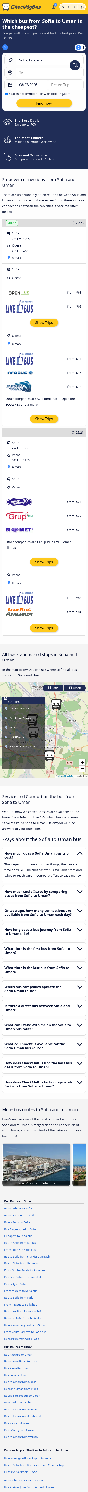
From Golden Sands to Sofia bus (24, 1270)
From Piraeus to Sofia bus (20, 1304)
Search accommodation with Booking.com (39, 94)
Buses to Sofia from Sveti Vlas (23, 1318)
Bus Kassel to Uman (16, 1368)
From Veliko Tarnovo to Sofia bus (25, 1332)
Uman (76, 688)
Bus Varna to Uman (16, 1423)
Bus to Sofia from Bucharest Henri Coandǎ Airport (35, 1465)
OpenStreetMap (66, 776)
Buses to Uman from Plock (21, 1389)
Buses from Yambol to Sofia (21, 1339)
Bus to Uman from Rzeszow (21, 1409)
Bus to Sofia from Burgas (20, 1243)
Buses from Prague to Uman (22, 1396)
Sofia (55, 688)
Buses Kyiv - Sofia (15, 1284)
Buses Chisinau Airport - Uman (23, 1480)
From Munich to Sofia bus (20, 1291)
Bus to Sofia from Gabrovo (21, 1263)
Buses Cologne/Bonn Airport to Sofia (27, 1458)
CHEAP (11, 223)
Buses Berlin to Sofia (17, 1222)
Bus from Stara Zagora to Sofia (23, 1311)
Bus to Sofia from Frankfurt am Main (27, 1256)
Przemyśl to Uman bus (18, 1402)
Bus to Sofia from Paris (18, 1297)
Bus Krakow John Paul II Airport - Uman (29, 1487)
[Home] (25, 7)
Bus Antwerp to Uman (18, 1354)
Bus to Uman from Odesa (20, 1382)
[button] (49, 755)
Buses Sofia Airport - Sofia (20, 1472)
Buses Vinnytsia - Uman (19, 1430)
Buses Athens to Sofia (18, 1208)
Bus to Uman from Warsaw (21, 1437)
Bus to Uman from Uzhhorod (22, 1416)
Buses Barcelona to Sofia (19, 1215)
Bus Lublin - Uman (15, 1375)
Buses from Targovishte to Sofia (24, 1325)
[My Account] (53, 6)
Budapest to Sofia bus (18, 1236)
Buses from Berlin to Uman (21, 1361)
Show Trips (44, 322)
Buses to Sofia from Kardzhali (22, 1277)
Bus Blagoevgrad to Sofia (20, 1229)
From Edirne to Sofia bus (20, 1250)
